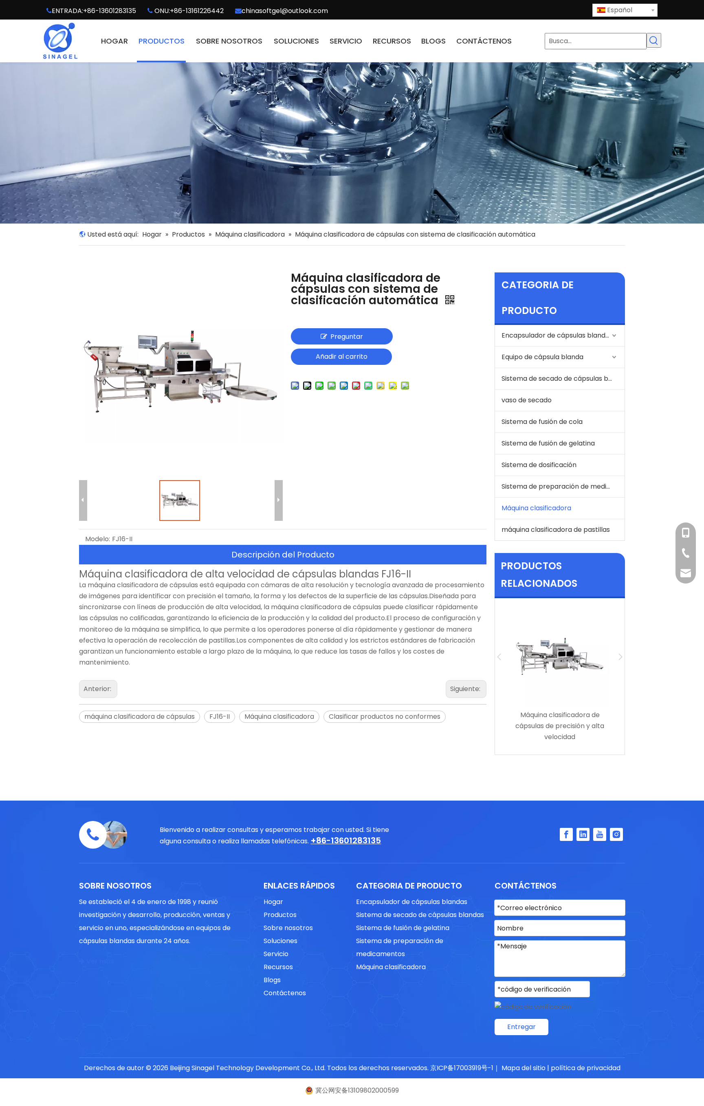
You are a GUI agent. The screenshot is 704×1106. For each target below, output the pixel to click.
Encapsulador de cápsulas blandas (557, 335)
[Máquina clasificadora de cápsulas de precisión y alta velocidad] (559, 656)
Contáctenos (285, 993)
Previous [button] (499, 657)
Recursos (278, 967)
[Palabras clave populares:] (654, 40)
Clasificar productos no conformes (384, 716)
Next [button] (620, 657)
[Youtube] (599, 834)
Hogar (273, 901)
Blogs (272, 980)
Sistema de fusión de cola (542, 421)
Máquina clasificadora (279, 716)
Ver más (96, 961)
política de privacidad (585, 1068)
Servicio (276, 954)
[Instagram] (616, 834)
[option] (559, 674)
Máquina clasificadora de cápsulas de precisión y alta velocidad (559, 726)
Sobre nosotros (288, 928)
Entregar (521, 1026)
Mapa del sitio (524, 1068)
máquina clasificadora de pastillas (556, 529)
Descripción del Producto (282, 554)
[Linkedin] (583, 834)
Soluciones (280, 941)
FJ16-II (219, 716)
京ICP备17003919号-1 (461, 1068)
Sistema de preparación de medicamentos (563, 486)
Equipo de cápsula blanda (542, 357)
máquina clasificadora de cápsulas (139, 716)
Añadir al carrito (341, 356)
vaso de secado (527, 400)
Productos (280, 914)
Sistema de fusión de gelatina (548, 443)
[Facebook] (566, 834)
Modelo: (97, 539)
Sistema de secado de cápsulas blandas (563, 378)
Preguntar (346, 336)
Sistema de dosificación (539, 465)
